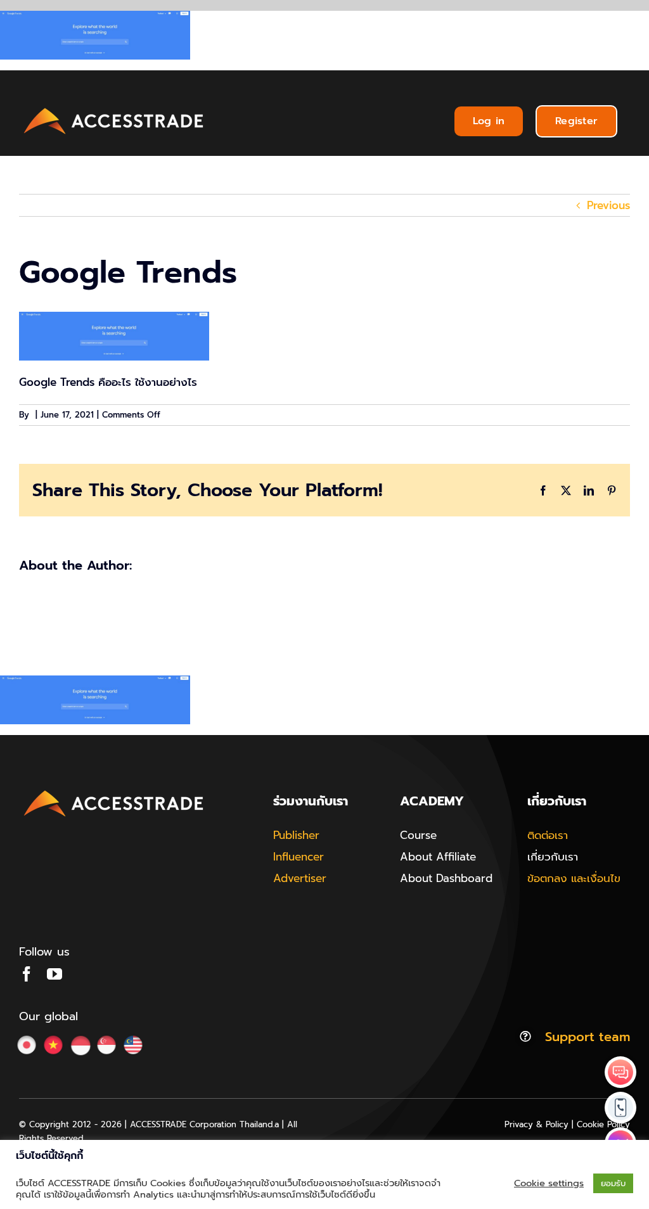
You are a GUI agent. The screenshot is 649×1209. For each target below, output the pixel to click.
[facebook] (26, 974)
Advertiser (299, 878)
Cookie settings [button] (549, 1183)
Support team (587, 1036)
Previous (608, 205)
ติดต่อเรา (547, 835)
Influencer (298, 856)
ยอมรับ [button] (613, 1183)
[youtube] (54, 974)
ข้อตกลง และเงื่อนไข (573, 878)
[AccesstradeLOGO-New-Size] (114, 108)
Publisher (296, 835)
